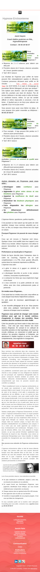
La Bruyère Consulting (20, 519)
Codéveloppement (20, 538)
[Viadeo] (23, 563)
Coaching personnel (20, 551)
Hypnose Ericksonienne (20, 553)
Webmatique (34, 568)
